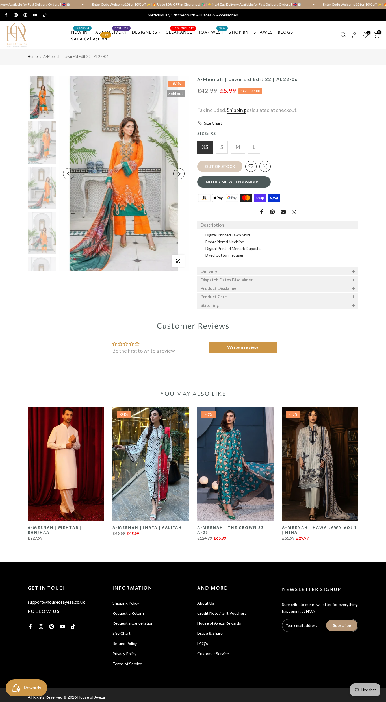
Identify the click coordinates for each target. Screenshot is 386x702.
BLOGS (285, 32)
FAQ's (202, 643)
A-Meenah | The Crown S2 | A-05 (232, 530)
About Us (205, 603)
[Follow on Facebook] (6, 15)
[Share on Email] (283, 211)
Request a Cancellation (132, 623)
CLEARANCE (180, 32)
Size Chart (121, 633)
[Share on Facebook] (261, 211)
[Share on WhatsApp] (293, 211)
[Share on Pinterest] (272, 211)
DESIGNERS (144, 32)
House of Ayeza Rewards (219, 623)
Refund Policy (124, 643)
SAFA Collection (90, 39)
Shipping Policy (125, 603)
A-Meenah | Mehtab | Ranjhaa (55, 530)
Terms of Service (127, 663)
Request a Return (128, 613)
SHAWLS (263, 32)
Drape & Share (210, 633)
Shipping (236, 110)
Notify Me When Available (234, 181)
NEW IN (80, 32)
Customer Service (213, 653)
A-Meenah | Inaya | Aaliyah (147, 527)
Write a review (242, 347)
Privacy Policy (124, 653)
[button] (209, 123)
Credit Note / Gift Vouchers (221, 613)
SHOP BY (238, 32)
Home (33, 56)
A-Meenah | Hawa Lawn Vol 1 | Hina (319, 530)
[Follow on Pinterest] (25, 15)
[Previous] (68, 173)
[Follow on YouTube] (35, 15)
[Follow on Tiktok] (45, 15)
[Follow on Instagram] (16, 15)
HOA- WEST (211, 32)
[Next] (179, 173)
